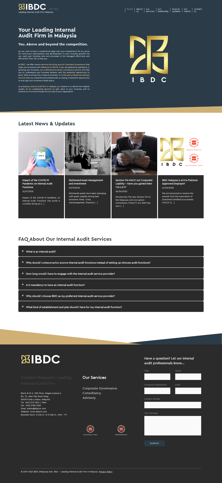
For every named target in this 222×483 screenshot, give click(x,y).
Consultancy (92, 393)
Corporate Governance (100, 388)
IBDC (23, 64)
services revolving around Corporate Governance (63, 64)
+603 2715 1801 (32, 402)
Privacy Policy (105, 471)
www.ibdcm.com (38, 411)
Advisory (89, 398)
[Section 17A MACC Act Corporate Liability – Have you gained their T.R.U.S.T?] (134, 153)
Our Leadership (163, 10)
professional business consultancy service (62, 70)
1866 (44, 402)
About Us (139, 10)
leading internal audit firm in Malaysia (39, 86)
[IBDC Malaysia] (32, 7)
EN (51, 9)
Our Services (150, 10)
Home (130, 9)
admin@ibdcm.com (36, 408)
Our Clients (187, 10)
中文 (56, 9)
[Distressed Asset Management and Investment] (88, 153)
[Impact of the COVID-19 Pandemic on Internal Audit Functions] (41, 153)
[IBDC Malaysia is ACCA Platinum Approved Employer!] (181, 153)
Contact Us (198, 10)
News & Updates (176, 10)
